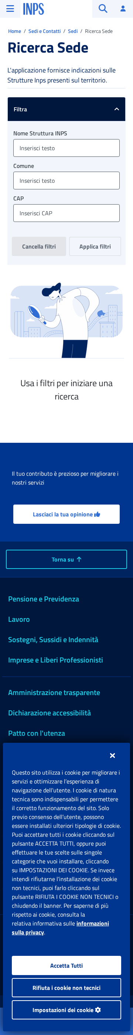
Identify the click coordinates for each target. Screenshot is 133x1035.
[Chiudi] (112, 755)
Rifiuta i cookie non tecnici (66, 987)
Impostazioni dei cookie (64, 1009)
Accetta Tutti (66, 965)
